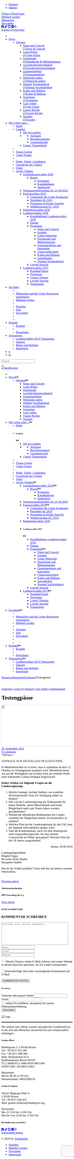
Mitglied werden (10, 16)
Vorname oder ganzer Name (17, 995)
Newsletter (7, 23)
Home (4, 677)
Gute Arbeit (41, 688)
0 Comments (8, 751)
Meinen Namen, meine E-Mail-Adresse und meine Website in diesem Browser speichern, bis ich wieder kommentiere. (37, 963)
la (10, 354)
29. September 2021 (12, 748)
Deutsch (29, 688)
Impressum (15, 1154)
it (9, 351)
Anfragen (30, 677)
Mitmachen (7, 20)
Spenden (13, 1144)
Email (4, 999)
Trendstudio (21, 1138)
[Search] (2, 365)
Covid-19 (18, 688)
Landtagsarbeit (16, 677)
